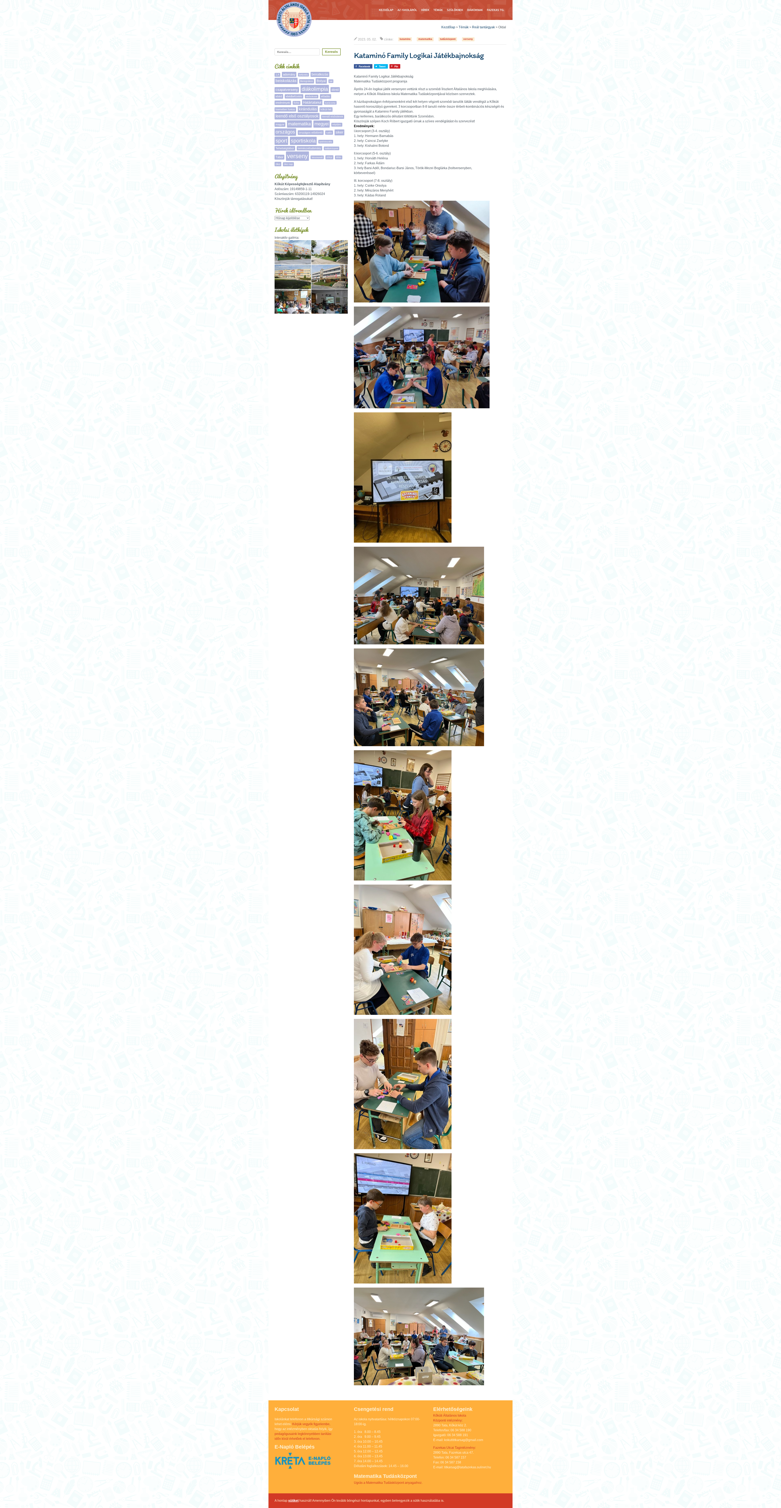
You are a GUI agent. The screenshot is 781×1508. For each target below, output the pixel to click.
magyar (280, 124)
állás (338, 157)
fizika (296, 103)
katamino (405, 39)
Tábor (279, 157)
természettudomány (309, 148)
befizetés (303, 74)
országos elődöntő (311, 132)
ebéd (279, 96)
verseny (468, 39)
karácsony (330, 103)
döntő (335, 89)
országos (285, 132)
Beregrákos (306, 81)
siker (339, 132)
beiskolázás (286, 81)
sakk (329, 132)
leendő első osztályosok (297, 116)
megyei (321, 123)
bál (330, 81)
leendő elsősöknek (332, 116)
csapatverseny (287, 90)
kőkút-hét (326, 109)
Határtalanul (312, 102)
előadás (325, 96)
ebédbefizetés (294, 96)
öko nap (288, 164)
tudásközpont (448, 39)
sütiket (293, 1500)
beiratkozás (320, 74)
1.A (277, 74)
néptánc (336, 124)
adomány (289, 74)
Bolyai (321, 81)
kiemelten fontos (285, 109)
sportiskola (303, 140)
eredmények (283, 102)
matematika (425, 39)
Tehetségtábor (285, 148)
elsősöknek (311, 96)
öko (278, 164)
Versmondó (317, 157)
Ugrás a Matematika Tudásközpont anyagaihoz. (388, 1482)
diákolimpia (315, 89)
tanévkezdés (325, 141)
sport (281, 141)
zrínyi (329, 157)
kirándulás (308, 109)
